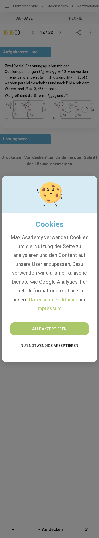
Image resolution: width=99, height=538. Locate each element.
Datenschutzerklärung (53, 300)
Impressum (49, 308)
